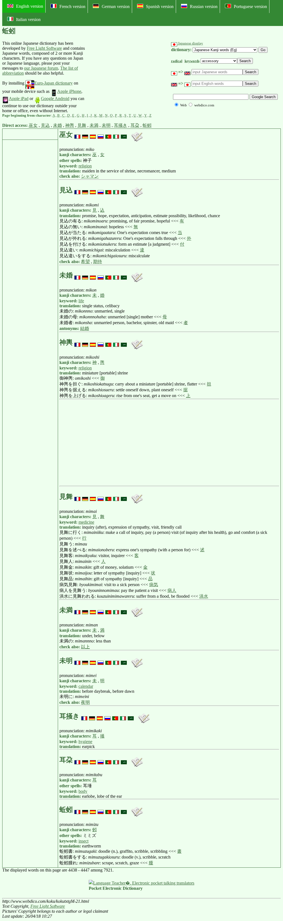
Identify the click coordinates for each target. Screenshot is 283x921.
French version (72, 6)
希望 (85, 261)
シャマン (90, 176)
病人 (171, 590)
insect (83, 841)
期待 (97, 261)
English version (29, 6)
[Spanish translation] (93, 134)
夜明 (85, 702)
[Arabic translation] (124, 134)
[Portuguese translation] (108, 134)
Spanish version (160, 6)
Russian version (204, 6)
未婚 (57, 125)
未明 (106, 125)
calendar (85, 686)
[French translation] (77, 134)
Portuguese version (250, 6)
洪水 (203, 596)
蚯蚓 (147, 125)
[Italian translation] (116, 134)
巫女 (33, 125)
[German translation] (85, 134)
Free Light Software (44, 48)
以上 (85, 646)
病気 (153, 584)
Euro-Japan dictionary (53, 83)
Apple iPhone (69, 91)
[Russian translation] (101, 134)
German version (116, 6)
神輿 (69, 125)
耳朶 (134, 125)
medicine (86, 522)
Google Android (55, 98)
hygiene (85, 741)
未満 (94, 125)
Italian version (28, 19)
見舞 (81, 125)
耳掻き (120, 125)
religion (85, 166)
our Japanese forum (41, 68)
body (82, 791)
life (81, 300)
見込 (45, 125)
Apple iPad (18, 98)
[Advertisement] (127, 77)
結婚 (84, 328)
